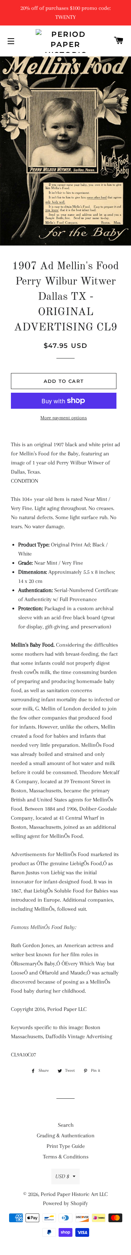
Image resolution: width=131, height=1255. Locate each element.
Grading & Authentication (66, 1135)
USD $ (62, 1176)
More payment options (63, 417)
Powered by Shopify (65, 1203)
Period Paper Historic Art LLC (74, 1194)
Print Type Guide (66, 1146)
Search (66, 1125)
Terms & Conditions (65, 1156)
